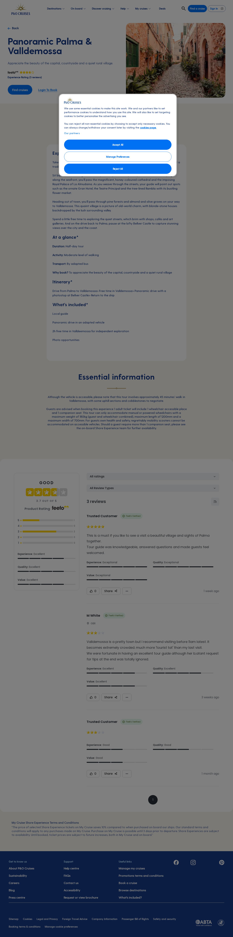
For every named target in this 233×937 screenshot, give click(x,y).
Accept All (117, 144)
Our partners (72, 133)
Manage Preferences (117, 156)
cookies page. (148, 127)
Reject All (118, 168)
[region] (118, 135)
